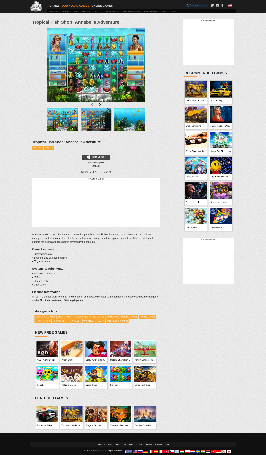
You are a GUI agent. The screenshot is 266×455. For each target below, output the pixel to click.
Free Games (81, 316)
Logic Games (42, 321)
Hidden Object (112, 11)
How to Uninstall (136, 444)
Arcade (66, 11)
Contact (158, 444)
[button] (62, 122)
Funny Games (147, 316)
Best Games (65, 316)
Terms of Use (120, 444)
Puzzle (97, 11)
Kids (173, 11)
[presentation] (92, 105)
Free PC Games (128, 316)
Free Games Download (104, 316)
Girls (164, 11)
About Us (101, 444)
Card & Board (151, 11)
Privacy (149, 444)
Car (76, 11)
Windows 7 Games (93, 321)
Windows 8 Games (117, 321)
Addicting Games (45, 316)
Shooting (53, 11)
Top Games (74, 321)
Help (110, 444)
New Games (59, 321)
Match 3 (86, 11)
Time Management (131, 11)
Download (98, 157)
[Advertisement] (96, 202)
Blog (167, 444)
